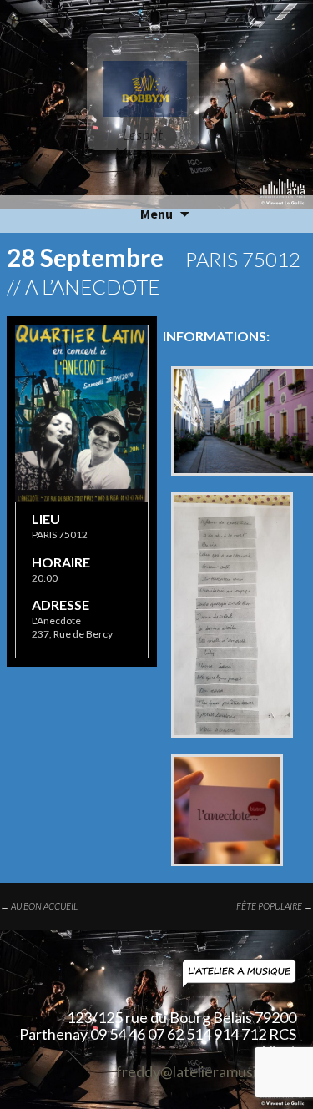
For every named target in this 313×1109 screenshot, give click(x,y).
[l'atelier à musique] (156, 974)
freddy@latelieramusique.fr (206, 1072)
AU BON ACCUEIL (39, 905)
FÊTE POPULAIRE (274, 905)
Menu (156, 213)
